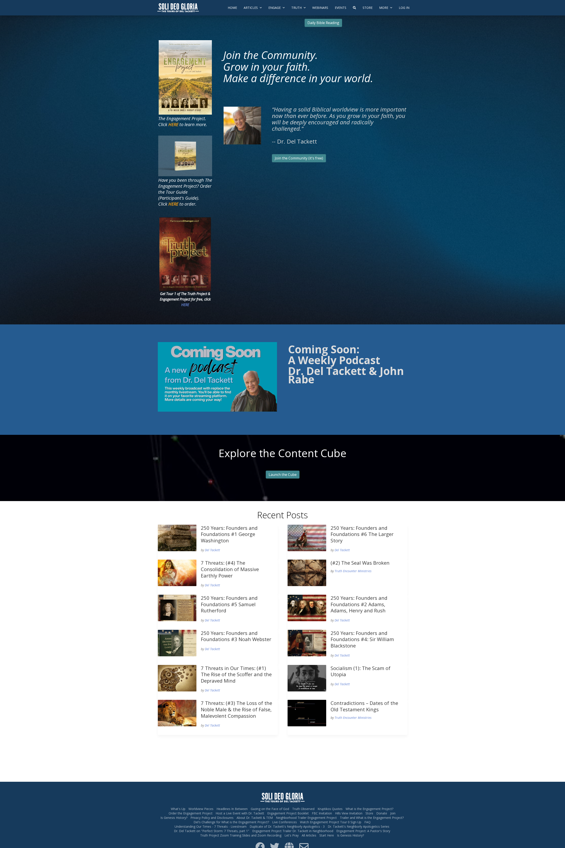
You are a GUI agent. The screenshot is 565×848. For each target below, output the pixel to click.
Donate (381, 813)
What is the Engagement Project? (369, 809)
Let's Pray (291, 835)
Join (393, 813)
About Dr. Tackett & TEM (255, 818)
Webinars (320, 8)
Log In (404, 8)
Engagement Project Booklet (288, 813)
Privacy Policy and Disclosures (212, 818)
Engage (275, 8)
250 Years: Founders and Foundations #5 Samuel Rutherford (229, 604)
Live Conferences (284, 822)
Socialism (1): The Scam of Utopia (360, 671)
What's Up (178, 809)
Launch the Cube (283, 474)
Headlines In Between (232, 809)
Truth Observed (303, 809)
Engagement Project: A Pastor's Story (363, 831)
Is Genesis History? (173, 818)
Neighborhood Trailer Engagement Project (306, 818)
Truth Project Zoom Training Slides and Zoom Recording (240, 835)
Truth (297, 8)
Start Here (326, 835)
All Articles (309, 835)
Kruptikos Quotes (330, 809)
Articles (251, 8)
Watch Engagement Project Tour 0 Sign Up (330, 822)
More (384, 8)
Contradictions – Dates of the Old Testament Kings (364, 706)
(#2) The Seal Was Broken (360, 562)
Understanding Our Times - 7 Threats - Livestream (211, 826)
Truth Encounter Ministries (353, 571)
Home (232, 8)
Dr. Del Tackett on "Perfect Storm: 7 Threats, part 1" (211, 831)
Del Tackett (212, 550)
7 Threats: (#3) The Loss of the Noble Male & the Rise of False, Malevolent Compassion (236, 709)
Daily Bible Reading (323, 22)
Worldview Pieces (200, 809)
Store (368, 8)
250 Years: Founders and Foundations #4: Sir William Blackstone (362, 639)
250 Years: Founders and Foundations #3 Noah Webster (236, 636)
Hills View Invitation (348, 813)
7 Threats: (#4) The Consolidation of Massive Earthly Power (230, 569)
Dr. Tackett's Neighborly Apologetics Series (358, 826)
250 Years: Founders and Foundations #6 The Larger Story (362, 534)
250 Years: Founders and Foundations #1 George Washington (229, 534)
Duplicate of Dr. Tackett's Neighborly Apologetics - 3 (287, 826)
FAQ (367, 822)
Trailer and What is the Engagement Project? (372, 818)
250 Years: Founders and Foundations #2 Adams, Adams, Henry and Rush (359, 604)
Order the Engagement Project (191, 813)
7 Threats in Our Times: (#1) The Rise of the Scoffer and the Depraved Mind (236, 674)
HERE (185, 304)
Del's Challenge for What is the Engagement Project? (231, 822)
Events (340, 8)
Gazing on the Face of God (270, 809)
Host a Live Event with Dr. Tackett (240, 813)
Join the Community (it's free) (299, 158)
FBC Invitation (322, 813)
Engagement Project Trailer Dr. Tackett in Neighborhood (292, 831)
